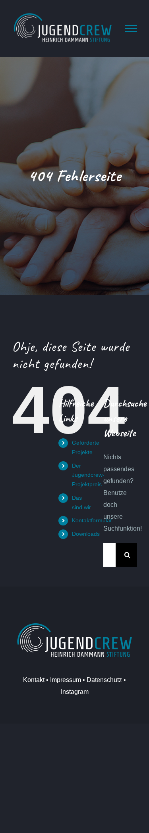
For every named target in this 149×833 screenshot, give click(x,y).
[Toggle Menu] (131, 28)
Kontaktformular (92, 520)
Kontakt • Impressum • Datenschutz (72, 679)
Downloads (86, 534)
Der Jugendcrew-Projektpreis (88, 475)
